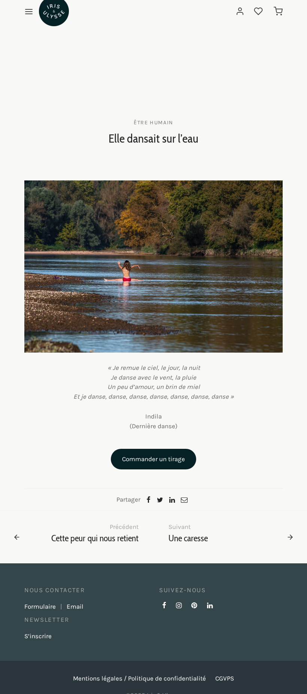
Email (75, 606)
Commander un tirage (153, 459)
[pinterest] (194, 606)
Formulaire (40, 606)
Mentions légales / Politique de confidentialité (139, 678)
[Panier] (278, 11)
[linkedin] (210, 606)
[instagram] (179, 606)
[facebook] (164, 606)
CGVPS (224, 678)
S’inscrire (38, 636)
